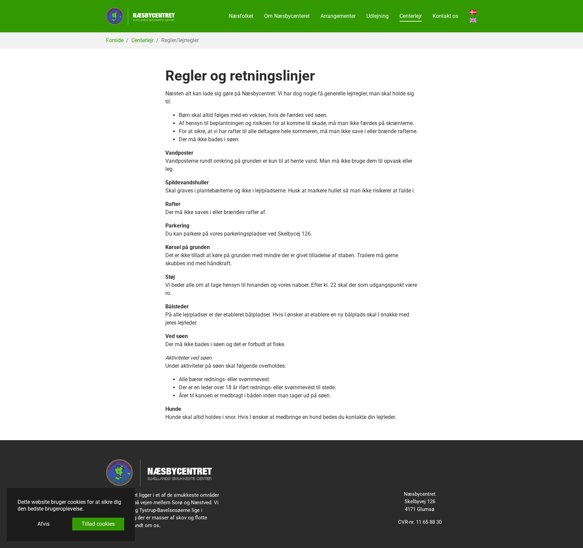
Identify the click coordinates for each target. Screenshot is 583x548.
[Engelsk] (473, 20)
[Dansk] (473, 12)
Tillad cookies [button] (98, 524)
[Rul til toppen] (568, 533)
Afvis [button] (43, 524)
